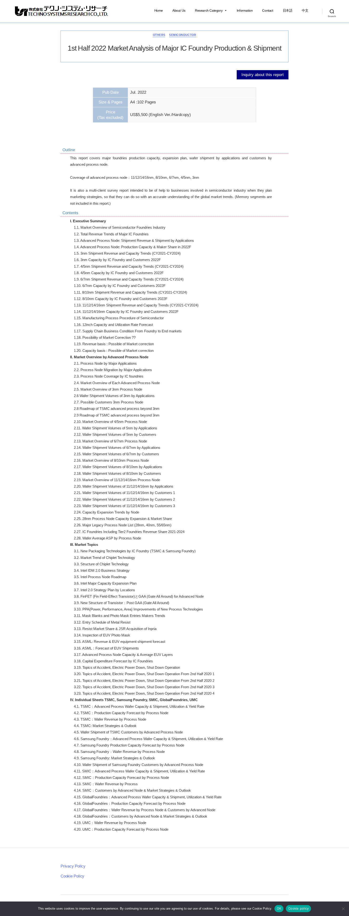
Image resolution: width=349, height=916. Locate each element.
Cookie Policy (72, 876)
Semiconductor (182, 35)
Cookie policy (298, 908)
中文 (305, 10)
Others (159, 35)
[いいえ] (343, 908)
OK (279, 908)
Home (158, 10)
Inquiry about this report (262, 75)
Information (245, 10)
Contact (267, 10)
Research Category (208, 10)
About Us (178, 10)
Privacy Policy (73, 866)
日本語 (287, 10)
